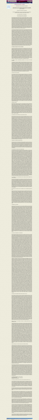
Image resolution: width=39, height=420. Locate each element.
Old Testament (8, 6)
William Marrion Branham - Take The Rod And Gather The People (22, 1)
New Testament (8, 7)
